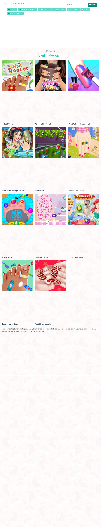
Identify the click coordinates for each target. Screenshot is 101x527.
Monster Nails (40, 191)
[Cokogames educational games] (14, 3)
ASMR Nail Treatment (43, 124)
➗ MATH (11, 9)
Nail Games (50, 56)
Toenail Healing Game (10, 324)
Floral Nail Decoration (76, 191)
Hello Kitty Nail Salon (42, 257)
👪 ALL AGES (72, 9)
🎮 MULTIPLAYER (14, 14)
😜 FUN (84, 9)
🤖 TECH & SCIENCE (27, 9)
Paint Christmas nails (43, 324)
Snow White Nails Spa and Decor (14, 191)
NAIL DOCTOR (7, 124)
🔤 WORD (59, 9)
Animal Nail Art (7, 257)
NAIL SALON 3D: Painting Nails (79, 124)
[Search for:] (77, 5)
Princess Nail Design (75, 257)
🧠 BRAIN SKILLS (45, 9)
